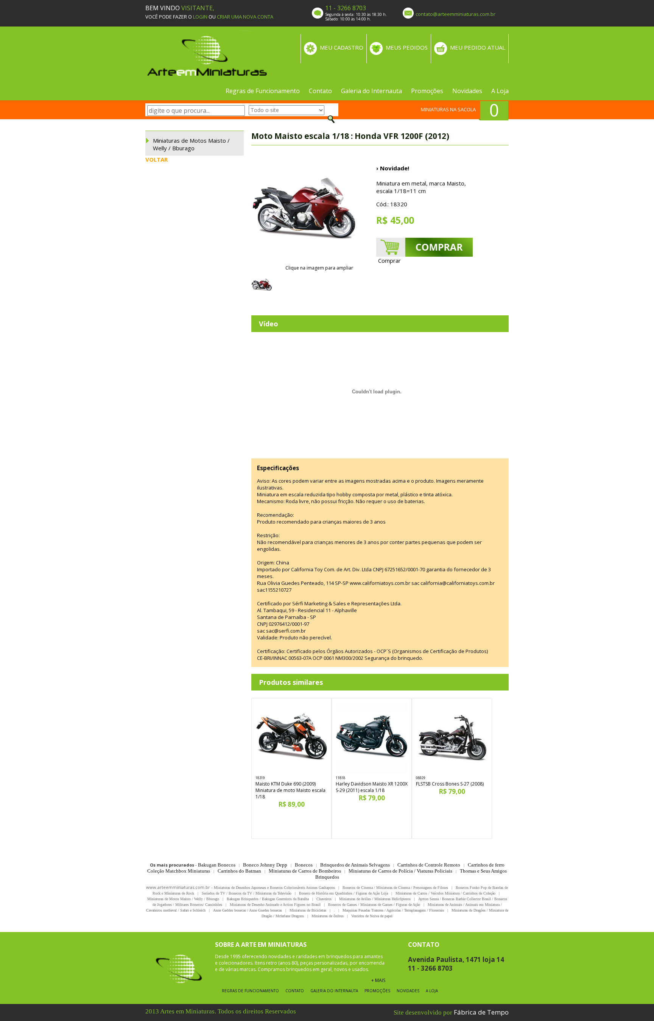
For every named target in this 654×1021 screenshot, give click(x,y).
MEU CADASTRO (341, 47)
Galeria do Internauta (371, 91)
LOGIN (200, 16)
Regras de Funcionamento (263, 91)
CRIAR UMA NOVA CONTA (245, 16)
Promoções (427, 91)
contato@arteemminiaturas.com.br (455, 14)
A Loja (500, 91)
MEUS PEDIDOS (407, 47)
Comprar (389, 260)
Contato (320, 91)
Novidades (467, 91)
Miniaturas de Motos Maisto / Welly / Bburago (191, 144)
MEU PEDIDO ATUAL (477, 47)
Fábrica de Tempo (481, 1012)
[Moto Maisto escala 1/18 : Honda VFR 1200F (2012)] (304, 212)
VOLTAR (156, 159)
